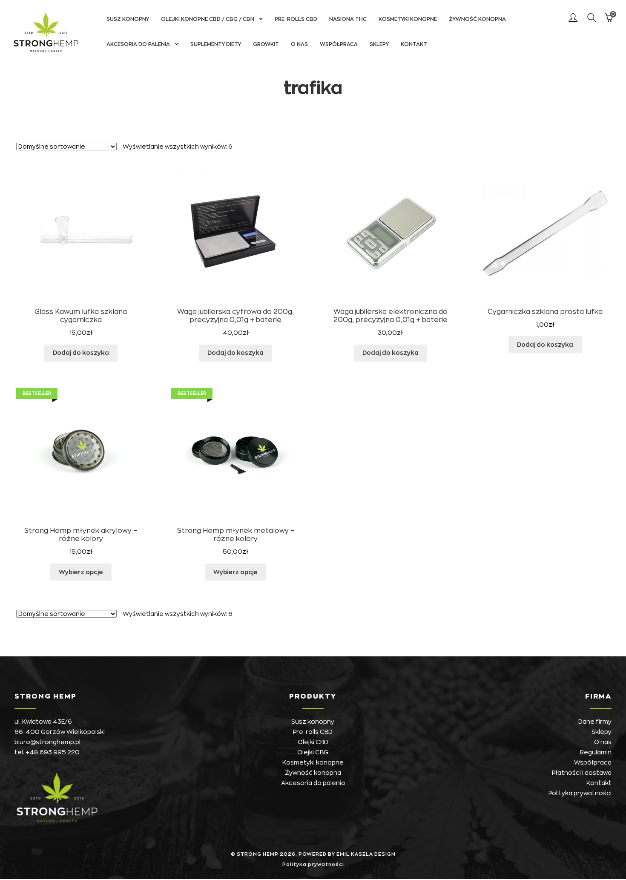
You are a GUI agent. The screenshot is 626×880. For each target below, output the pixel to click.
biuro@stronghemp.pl (47, 742)
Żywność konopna (477, 19)
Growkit (266, 44)
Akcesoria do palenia (138, 44)
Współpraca (339, 44)
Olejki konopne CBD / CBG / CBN (207, 19)
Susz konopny (127, 19)
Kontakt (414, 44)
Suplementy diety (215, 44)
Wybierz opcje (81, 572)
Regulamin (596, 752)
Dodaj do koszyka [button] (81, 353)
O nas (299, 44)
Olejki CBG (312, 752)
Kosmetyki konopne (408, 19)
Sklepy (379, 44)
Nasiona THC (348, 19)
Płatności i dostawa (582, 773)
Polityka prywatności (580, 793)
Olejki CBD (313, 742)
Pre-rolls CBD (296, 19)
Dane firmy (595, 722)
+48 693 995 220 (53, 752)
